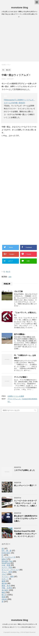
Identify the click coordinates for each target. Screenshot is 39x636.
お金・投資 (6, 565)
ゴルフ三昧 (18, 291)
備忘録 (4, 583)
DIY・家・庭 (6, 551)
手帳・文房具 (7, 588)
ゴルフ (4, 574)
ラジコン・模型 (8, 576)
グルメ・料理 (7, 572)
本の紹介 (5, 590)
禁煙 (3, 597)
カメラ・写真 (7, 567)
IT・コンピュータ (8, 557)
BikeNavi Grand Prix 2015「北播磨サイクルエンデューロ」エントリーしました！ (25, 533)
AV (3, 548)
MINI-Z (4, 559)
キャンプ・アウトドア (10, 570)
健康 (3, 581)
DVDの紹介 (6, 553)
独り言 (8, 271)
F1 (4, 271)
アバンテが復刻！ (21, 377)
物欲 (3, 592)
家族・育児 (6, 586)
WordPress (6, 563)
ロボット (5, 579)
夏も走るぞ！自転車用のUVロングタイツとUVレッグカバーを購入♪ (25, 518)
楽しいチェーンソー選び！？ (25, 485)
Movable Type (7, 561)
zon (10, 277)
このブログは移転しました (24, 470)
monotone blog (19, 7)
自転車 (4, 599)
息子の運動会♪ (19, 334)
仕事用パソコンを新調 (16, 396)
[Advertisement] (19, 40)
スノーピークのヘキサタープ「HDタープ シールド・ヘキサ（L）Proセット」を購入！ (25, 503)
